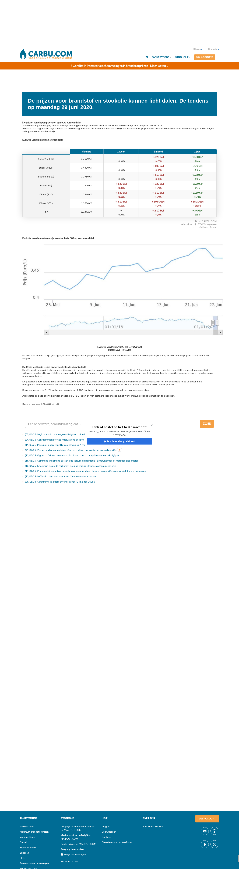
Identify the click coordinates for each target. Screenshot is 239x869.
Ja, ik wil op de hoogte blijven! (119, 441)
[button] (119, 427)
